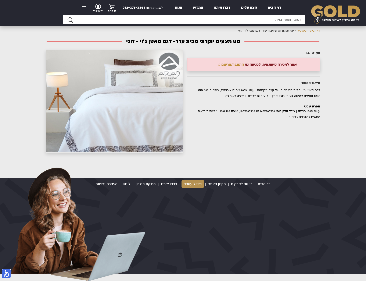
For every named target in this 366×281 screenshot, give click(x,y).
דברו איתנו (222, 7)
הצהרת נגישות (106, 184)
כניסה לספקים (241, 184)
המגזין (198, 7)
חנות (178, 7)
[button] (179, 53)
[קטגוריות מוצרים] (85, 7)
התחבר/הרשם (232, 64)
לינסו (126, 184)
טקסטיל (302, 30)
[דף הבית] (335, 13)
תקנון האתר (217, 184)
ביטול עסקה (193, 184)
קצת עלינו (249, 7)
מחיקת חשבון (146, 184)
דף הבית (274, 7)
